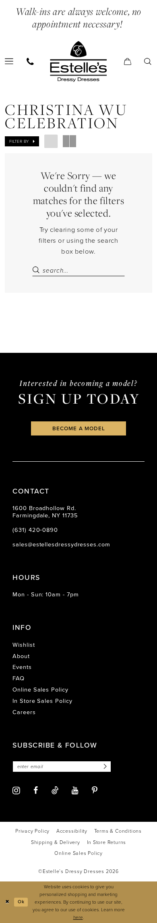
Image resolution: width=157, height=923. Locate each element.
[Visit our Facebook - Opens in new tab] (35, 791)
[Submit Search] (37, 270)
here (78, 917)
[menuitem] (30, 61)
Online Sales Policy (40, 689)
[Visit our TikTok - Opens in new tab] (55, 790)
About (21, 656)
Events (22, 667)
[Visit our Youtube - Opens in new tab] (75, 791)
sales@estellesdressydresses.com (61, 544)
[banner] (78, 61)
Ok (21, 901)
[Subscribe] (104, 766)
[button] (128, 61)
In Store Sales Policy (42, 700)
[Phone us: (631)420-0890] (30, 61)
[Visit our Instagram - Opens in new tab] (16, 790)
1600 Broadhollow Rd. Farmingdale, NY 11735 (45, 511)
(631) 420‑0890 (35, 529)
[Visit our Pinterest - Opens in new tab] (94, 791)
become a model (78, 428)
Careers (23, 712)
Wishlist (23, 644)
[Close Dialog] (7, 902)
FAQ (18, 678)
